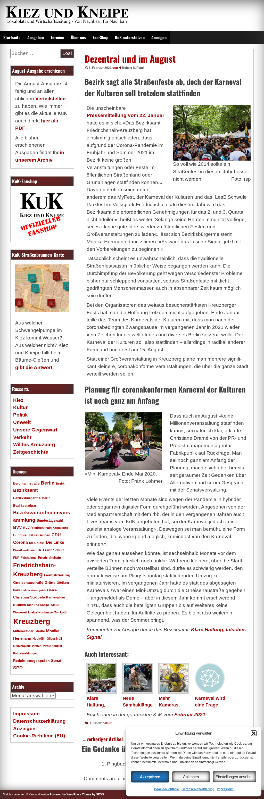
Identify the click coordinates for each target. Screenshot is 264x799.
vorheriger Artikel (102, 739)
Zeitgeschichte (30, 452)
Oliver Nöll (54, 638)
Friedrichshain (49, 558)
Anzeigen (159, 37)
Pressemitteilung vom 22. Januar (125, 115)
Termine (57, 37)
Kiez (18, 400)
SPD (18, 667)
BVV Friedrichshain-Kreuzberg (45, 527)
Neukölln (38, 638)
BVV (17, 527)
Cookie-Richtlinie (166, 789)
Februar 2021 (189, 714)
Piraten (37, 645)
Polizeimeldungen (25, 653)
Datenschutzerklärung (198, 789)
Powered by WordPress (65, 794)
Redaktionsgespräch (31, 661)
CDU (56, 534)
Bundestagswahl (50, 520)
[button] (253, 733)
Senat (56, 660)
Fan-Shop (100, 37)
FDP (16, 557)
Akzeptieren (150, 777)
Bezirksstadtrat (24, 505)
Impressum (225, 789)
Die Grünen (37, 542)
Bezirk (60, 483)
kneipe (32, 612)
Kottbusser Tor (48, 612)
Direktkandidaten (24, 550)
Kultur (107, 723)
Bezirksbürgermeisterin (32, 498)
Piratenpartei (52, 646)
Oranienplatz (22, 645)
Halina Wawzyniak (33, 590)
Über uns (78, 37)
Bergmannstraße (26, 483)
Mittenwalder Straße (29, 631)
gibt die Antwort (33, 367)
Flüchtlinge (29, 557)
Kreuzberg (31, 621)
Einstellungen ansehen (234, 777)
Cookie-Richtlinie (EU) (39, 735)
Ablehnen (191, 777)
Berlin (48, 483)
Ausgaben (35, 37)
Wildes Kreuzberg (34, 444)
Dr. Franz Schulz (51, 550)
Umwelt (22, 422)
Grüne (50, 582)
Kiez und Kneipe (38, 604)
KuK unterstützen (130, 37)
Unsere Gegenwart (35, 429)
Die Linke (55, 542)
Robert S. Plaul (133, 68)
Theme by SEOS (93, 794)
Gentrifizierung (57, 575)
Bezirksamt (25, 490)
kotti (63, 612)
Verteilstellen (50, 98)
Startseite (12, 37)
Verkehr (22, 437)
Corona (20, 542)
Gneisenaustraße (28, 582)
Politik (20, 415)
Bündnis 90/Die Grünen (31, 535)
